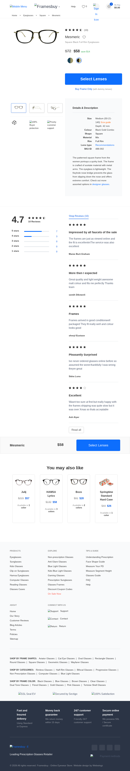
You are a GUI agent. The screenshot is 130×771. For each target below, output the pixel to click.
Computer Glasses (19, 580)
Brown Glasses (79, 681)
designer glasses (100, 184)
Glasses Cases (17, 589)
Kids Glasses (16, 566)
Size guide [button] (106, 122)
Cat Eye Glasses (66, 658)
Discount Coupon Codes (60, 589)
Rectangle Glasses (104, 658)
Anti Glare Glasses (57, 561)
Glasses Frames (56, 584)
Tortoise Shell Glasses (95, 685)
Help (73, 6)
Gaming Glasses (56, 575)
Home (14, 15)
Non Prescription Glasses (22, 673)
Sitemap (14, 639)
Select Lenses (93, 79)
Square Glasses (37, 662)
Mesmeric (56, 15)
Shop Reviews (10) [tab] (79, 216)
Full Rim (83, 42)
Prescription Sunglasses (60, 580)
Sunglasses (15, 561)
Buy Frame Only (83, 89)
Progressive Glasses (106, 670)
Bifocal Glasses (84, 670)
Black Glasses (45, 681)
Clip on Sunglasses (19, 571)
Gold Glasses (57, 685)
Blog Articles (16, 625)
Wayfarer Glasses (80, 662)
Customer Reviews (19, 620)
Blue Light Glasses (57, 566)
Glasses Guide (93, 575)
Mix (97, 137)
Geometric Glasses (57, 662)
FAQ (88, 580)
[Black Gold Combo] (80, 60)
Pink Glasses (73, 685)
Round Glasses (17, 662)
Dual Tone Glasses (19, 685)
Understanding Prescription (99, 557)
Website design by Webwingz (88, 765)
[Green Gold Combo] (72, 60)
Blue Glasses (61, 681)
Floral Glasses (39, 685)
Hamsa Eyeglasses (19, 575)
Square (42, 15)
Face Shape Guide (95, 561)
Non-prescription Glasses (60, 557)
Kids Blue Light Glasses (60, 571)
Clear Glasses (97, 681)
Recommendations (104, 145)
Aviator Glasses (47, 658)
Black (76, 42)
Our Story (15, 616)
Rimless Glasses (44, 670)
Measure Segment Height (99, 571)
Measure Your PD (95, 566)
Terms (13, 629)
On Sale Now (54, 593)
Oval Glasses (84, 658)
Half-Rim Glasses (64, 670)
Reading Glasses (18, 584)
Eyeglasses (28, 15)
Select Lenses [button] (98, 445)
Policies (13, 634)
